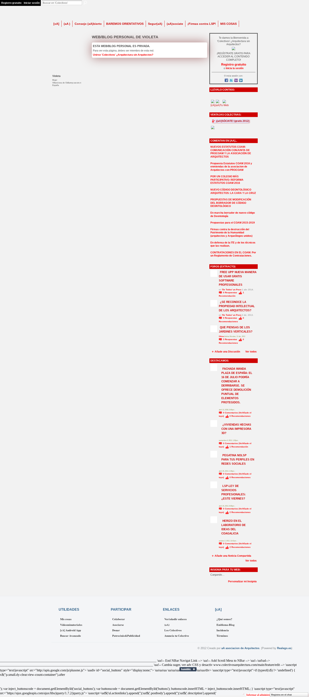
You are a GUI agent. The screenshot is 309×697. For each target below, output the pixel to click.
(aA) (166, 625)
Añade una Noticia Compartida (233, 555)
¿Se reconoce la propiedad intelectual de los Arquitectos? (237, 306)
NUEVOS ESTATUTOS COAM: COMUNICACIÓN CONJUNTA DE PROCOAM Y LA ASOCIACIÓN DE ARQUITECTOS (230, 151)
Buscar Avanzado (70, 636)
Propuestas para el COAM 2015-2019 (232, 222)
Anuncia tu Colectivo (176, 636)
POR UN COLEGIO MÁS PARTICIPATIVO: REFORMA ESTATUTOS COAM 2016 (226, 179)
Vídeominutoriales (71, 625)
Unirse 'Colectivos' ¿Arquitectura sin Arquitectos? (123, 54)
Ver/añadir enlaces (175, 619)
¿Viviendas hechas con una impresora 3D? (236, 429)
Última (221, 336)
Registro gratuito (11, 2)
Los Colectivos (173, 630)
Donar (116, 630)
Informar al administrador (260, 694)
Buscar (85, 3)
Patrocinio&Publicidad (126, 636)
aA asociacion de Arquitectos (240, 648)
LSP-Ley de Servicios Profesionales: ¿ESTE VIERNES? (233, 492)
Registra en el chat (281, 694)
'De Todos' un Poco (231, 289)
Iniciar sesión (32, 2)
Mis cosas (65, 619)
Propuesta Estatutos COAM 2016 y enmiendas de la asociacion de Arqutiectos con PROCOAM (231, 166)
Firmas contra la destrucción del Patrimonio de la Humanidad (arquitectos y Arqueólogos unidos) (231, 232)
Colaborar (118, 619)
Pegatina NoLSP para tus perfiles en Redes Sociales (237, 459)
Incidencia (223, 630)
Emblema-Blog (226, 625)
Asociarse (118, 625)
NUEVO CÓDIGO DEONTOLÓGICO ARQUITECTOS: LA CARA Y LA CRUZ (233, 191)
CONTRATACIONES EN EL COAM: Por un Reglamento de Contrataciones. (233, 254)
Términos (222, 636)
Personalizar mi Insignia (242, 581)
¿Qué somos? (224, 619)
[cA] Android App (70, 630)
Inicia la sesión (234, 68)
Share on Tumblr (188, 669)
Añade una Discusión (227, 351)
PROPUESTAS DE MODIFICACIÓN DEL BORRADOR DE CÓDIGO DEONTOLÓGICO (230, 203)
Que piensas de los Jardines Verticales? (235, 329)
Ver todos (251, 351)
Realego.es (284, 648)
